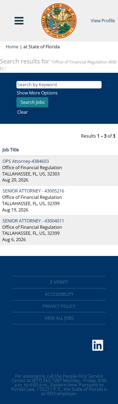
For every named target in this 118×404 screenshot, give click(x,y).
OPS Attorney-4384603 (25, 161)
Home (12, 47)
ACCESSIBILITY (59, 294)
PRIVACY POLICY (59, 306)
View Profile (103, 21)
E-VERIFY (59, 282)
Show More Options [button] (37, 93)
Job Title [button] (10, 150)
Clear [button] (22, 112)
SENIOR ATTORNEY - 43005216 (33, 191)
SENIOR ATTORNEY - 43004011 (33, 221)
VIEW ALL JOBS (59, 318)
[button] (19, 21)
